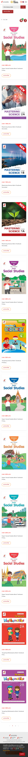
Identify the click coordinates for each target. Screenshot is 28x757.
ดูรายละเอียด (6, 75)
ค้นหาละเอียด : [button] (7, 11)
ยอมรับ (22, 754)
